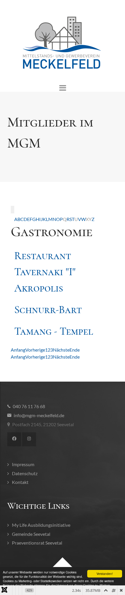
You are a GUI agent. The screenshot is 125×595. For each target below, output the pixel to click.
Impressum (23, 464)
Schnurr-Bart (48, 309)
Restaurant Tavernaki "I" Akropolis (45, 271)
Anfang (18, 349)
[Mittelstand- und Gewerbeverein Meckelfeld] (62, 43)
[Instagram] (29, 439)
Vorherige (35, 349)
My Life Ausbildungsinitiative (41, 525)
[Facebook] (14, 439)
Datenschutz (25, 473)
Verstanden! (105, 573)
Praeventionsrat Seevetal (37, 542)
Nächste (61, 349)
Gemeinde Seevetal (31, 534)
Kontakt (20, 482)
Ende (74, 349)
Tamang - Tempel (53, 331)
